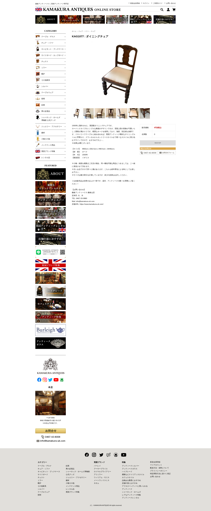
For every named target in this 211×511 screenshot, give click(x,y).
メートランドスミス (101, 480)
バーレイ (97, 466)
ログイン (146, 3)
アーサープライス (101, 469)
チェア (93, 31)
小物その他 (70, 483)
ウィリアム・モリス (101, 477)
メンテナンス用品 (72, 486)
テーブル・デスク (44, 466)
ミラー (40, 480)
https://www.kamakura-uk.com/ (91, 204)
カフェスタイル (128, 477)
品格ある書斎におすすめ (131, 480)
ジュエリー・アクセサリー (76, 477)
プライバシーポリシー (158, 471)
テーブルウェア (44, 492)
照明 (39, 495)
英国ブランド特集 (72, 492)
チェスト (41, 477)
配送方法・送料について (159, 468)
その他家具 (42, 486)
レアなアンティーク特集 (131, 495)
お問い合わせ (171, 3)
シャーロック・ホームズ (131, 492)
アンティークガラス (129, 469)
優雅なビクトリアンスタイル (133, 474)
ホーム (74, 31)
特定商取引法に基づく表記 (160, 474)
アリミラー (98, 474)
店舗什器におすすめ (129, 483)
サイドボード (43, 474)
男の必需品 (70, 469)
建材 (67, 480)
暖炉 (39, 483)
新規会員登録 (135, 3)
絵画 (67, 466)
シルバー (41, 489)
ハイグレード (127, 471)
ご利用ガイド (158, 3)
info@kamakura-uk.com (85, 201)
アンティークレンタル (130, 498)
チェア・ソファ (84, 31)
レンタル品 (70, 489)
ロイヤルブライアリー (102, 471)
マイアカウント (156, 465)
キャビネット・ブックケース (49, 471)
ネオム (96, 483)
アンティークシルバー (130, 466)
